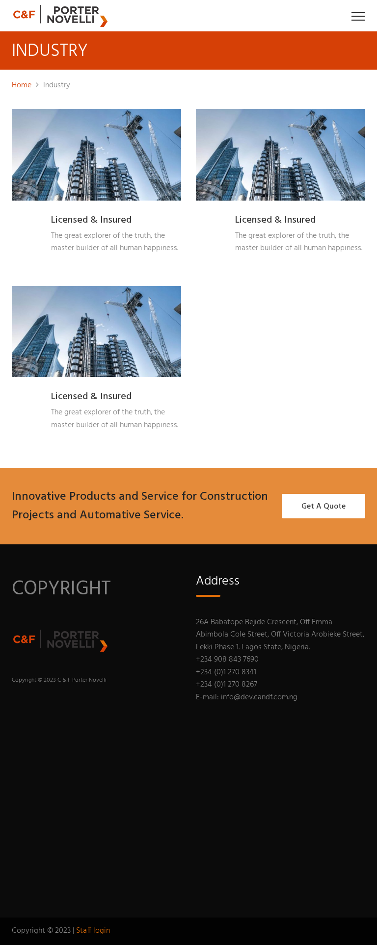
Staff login (93, 930)
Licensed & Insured (91, 220)
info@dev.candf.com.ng (259, 697)
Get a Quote (323, 506)
